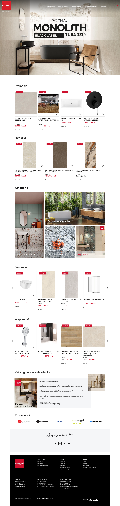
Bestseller (21, 267)
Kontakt (85, 463)
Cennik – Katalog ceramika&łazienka (49, 405)
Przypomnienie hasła (42, 465)
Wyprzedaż (22, 319)
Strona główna (86, 465)
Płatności (62, 463)
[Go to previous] (58, 73)
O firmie (85, 461)
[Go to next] (62, 73)
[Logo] (14, 6)
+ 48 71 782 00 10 (20, 485)
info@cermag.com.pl (21, 486)
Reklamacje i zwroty (65, 467)
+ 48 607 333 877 (65, 485)
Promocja (21, 86)
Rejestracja (40, 463)
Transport (62, 461)
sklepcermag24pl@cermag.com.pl (69, 486)
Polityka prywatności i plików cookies (45, 498)
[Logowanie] (114, 6)
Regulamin (62, 465)
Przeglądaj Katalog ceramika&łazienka (50, 403)
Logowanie (40, 461)
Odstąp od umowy (64, 469)
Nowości (20, 138)
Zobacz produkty (44, 402)
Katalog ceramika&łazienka (32, 372)
